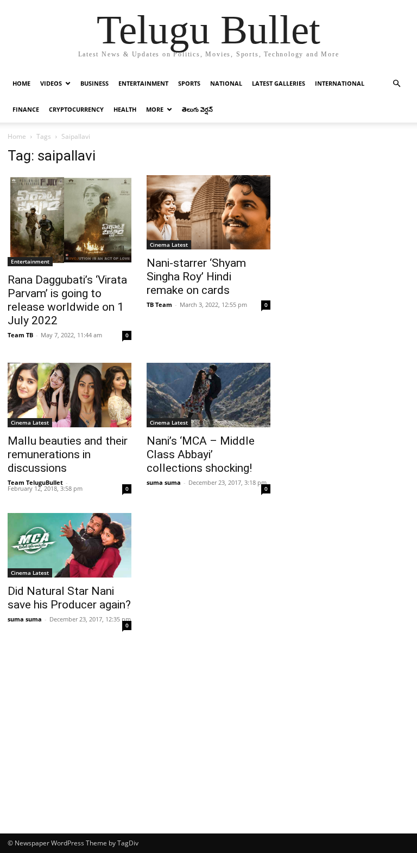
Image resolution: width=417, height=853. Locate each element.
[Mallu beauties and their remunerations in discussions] (69, 395)
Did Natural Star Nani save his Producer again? (69, 598)
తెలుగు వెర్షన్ (197, 109)
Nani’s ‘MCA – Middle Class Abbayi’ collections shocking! (201, 454)
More (154, 109)
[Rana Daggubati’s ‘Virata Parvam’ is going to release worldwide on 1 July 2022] (69, 220)
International (339, 83)
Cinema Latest (169, 244)
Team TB (20, 335)
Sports (189, 83)
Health (124, 109)
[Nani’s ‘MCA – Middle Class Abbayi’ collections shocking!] (208, 395)
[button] (396, 84)
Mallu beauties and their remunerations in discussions (68, 454)
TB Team (159, 304)
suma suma (164, 482)
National (226, 83)
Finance (25, 109)
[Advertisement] (208, 752)
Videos (51, 83)
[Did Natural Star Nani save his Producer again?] (69, 545)
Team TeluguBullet (35, 482)
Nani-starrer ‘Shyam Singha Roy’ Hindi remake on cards (196, 276)
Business (94, 83)
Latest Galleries (278, 83)
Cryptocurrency (76, 109)
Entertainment (143, 83)
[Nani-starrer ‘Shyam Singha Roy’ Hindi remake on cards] (208, 212)
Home (21, 83)
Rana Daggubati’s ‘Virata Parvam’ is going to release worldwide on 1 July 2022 (67, 300)
